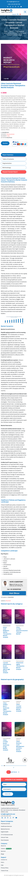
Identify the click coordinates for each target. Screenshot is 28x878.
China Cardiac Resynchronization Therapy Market (22, 631)
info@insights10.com (14, 1)
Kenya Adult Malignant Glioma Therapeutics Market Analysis (7, 632)
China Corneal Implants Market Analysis (18, 708)
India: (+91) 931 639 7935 (14, 4)
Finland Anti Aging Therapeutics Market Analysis (20, 666)
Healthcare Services (6, 826)
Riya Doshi (8, 600)
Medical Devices (5, 829)
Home (5, 31)
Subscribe (8, 794)
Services (3, 851)
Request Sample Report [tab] (10, 172)
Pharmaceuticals (19, 31)
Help (2, 865)
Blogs (2, 854)
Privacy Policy (4, 867)
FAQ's (2, 862)
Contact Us (4, 859)
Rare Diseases (5, 840)
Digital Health (4, 831)
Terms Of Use (4, 870)
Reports (11, 31)
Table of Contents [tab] (8, 159)
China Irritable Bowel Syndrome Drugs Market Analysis (6, 745)
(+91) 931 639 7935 (6, 816)
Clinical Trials (4, 837)
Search (14, 14)
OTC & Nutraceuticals (7, 834)
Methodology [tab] (6, 167)
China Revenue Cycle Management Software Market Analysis (20, 746)
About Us (3, 845)
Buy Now (5, 143)
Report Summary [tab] (7, 155)
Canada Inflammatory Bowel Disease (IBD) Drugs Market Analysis (7, 667)
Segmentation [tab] (7, 163)
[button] (1, 765)
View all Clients (13, 772)
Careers (6, 848)
